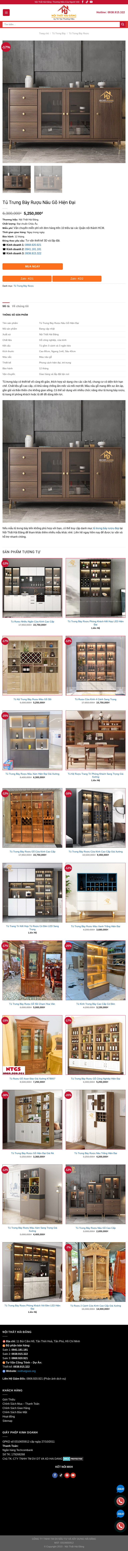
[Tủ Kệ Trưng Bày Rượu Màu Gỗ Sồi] (32, 665)
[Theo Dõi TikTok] (87, 2)
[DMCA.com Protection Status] (73, 1458)
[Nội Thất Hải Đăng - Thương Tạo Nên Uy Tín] (64, 12)
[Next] (119, 102)
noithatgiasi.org (27, 1371)
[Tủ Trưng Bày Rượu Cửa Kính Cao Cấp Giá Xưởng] (96, 818)
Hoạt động (8, 1416)
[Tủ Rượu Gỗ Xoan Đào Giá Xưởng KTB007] (32, 1045)
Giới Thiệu (8, 1399)
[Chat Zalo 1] (120, 1488)
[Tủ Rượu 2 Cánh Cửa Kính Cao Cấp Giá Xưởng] (96, 1272)
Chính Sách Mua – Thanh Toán (20, 1403)
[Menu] (6, 12)
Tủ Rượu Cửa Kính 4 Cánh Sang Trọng (95, 699)
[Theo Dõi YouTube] (91, 2)
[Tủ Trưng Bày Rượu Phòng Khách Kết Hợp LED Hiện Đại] (96, 588)
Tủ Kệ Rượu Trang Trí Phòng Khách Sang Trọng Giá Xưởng (95, 775)
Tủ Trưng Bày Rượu (79, 33)
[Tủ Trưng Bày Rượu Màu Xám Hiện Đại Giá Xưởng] (32, 740)
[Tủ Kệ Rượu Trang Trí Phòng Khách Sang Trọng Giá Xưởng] (96, 740)
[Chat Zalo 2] (120, 1513)
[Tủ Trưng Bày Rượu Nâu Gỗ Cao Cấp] (96, 1194)
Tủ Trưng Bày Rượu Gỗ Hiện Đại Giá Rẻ (32, 1153)
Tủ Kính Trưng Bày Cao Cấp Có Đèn (95, 1004)
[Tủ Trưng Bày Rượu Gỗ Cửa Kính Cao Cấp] (32, 818)
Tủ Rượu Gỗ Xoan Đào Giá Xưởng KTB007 (32, 1078)
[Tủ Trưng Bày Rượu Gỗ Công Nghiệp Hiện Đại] (96, 1045)
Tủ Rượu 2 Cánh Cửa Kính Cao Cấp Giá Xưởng (95, 1305)
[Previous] (9, 102)
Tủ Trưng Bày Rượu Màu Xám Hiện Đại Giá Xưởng (32, 774)
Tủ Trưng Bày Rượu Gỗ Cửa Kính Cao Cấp (32, 851)
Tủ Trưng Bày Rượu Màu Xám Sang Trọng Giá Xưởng (32, 1229)
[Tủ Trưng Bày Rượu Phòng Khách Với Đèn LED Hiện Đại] (32, 1272)
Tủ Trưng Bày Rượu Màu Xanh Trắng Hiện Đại (95, 926)
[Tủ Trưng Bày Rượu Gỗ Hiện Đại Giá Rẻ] (32, 1119)
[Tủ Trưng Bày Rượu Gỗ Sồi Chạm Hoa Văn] (32, 970)
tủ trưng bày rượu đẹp (106, 528)
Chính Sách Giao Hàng (16, 1408)
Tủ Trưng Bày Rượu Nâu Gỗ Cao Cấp (96, 1228)
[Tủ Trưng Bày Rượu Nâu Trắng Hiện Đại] (96, 1119)
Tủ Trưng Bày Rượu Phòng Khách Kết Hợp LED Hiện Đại (96, 623)
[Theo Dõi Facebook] (82, 2)
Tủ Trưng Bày (59, 33)
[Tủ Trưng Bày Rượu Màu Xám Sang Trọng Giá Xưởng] (32, 1194)
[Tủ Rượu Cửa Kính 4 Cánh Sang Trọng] (96, 665)
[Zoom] (7, 159)
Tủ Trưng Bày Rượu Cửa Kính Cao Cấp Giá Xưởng (96, 851)
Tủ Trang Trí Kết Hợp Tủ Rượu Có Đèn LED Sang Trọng (32, 928)
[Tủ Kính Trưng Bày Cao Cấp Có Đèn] (96, 970)
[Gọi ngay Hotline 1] (120, 1501)
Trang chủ (44, 33)
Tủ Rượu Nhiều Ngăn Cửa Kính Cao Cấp (32, 621)
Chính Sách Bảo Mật (14, 1412)
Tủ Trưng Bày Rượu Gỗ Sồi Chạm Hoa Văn (32, 1004)
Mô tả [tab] (6, 306)
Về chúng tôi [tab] (20, 306)
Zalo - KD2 (76, 278)
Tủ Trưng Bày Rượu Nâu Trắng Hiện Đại (95, 1153)
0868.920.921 (33, 244)
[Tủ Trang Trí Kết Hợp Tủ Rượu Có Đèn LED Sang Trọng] (32, 892)
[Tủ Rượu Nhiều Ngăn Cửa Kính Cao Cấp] (32, 588)
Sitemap (7, 1420)
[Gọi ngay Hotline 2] (120, 1525)
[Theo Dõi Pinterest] (67, 1475)
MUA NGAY (32, 266)
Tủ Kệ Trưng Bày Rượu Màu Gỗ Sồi (32, 699)
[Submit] (123, 24)
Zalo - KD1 (27, 278)
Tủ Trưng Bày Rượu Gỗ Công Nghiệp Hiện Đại (95, 1078)
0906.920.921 (34, 1378)
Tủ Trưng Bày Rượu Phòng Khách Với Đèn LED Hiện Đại (32, 1307)
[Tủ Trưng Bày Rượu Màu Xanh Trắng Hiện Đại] (96, 892)
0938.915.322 (33, 253)
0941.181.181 (33, 249)
